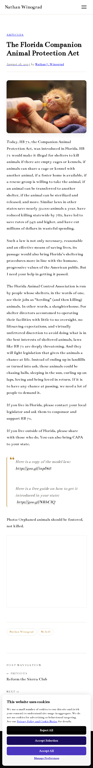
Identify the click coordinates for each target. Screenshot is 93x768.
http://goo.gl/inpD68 (33, 468)
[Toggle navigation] (84, 7)
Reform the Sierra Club (27, 679)
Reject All (46, 730)
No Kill (46, 631)
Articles (15, 34)
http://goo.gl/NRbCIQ (35, 502)
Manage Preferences (46, 758)
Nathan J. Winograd (49, 64)
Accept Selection (46, 740)
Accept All (46, 751)
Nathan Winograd (21, 631)
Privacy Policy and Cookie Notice (37, 721)
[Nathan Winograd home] (39, 7)
